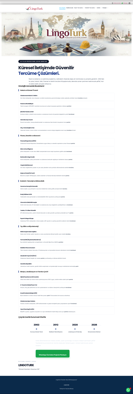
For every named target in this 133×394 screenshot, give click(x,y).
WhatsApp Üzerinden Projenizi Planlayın (52, 355)
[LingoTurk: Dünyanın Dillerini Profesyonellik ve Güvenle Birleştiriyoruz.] (66, 34)
